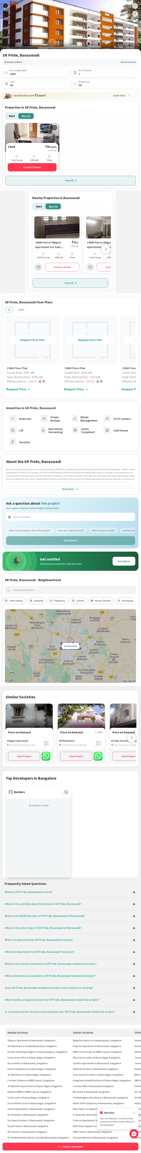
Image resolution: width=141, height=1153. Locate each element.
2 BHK (21, 309)
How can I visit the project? (71, 530)
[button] (33, 381)
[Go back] (5, 5)
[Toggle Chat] (133, 1133)
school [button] (80, 600)
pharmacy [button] (59, 600)
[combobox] (73, 590)
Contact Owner (32, 167)
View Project (24, 756)
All (9, 309)
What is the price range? (103, 530)
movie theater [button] (103, 600)
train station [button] (16, 600)
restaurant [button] (128, 600)
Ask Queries (71, 540)
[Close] (134, 1113)
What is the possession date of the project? (30, 530)
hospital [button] (38, 600)
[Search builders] (66, 792)
